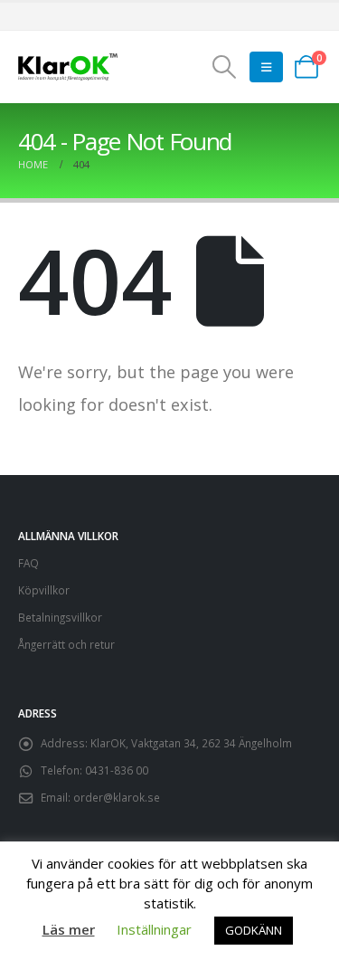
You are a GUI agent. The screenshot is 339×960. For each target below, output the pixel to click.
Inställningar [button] (154, 929)
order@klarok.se (116, 797)
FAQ (28, 563)
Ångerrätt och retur (66, 644)
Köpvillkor (44, 590)
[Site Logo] (68, 67)
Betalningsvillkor (60, 617)
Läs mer (68, 929)
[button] (224, 67)
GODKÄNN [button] (253, 930)
